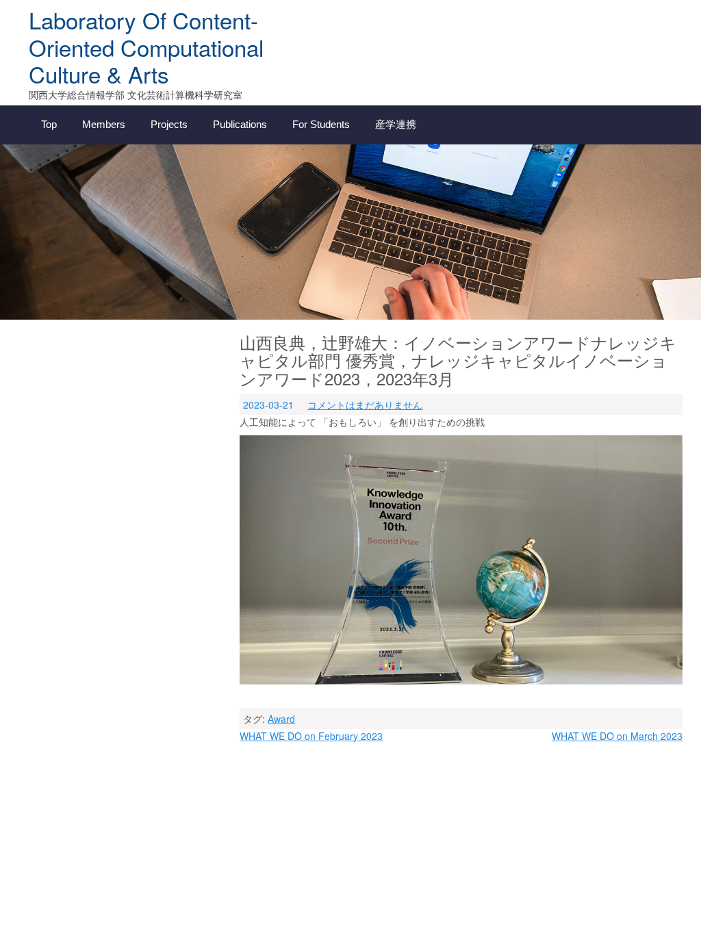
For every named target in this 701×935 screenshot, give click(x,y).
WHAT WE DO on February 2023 (311, 736)
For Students (321, 124)
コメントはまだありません (364, 404)
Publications (240, 124)
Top (49, 124)
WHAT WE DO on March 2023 (617, 736)
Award (281, 719)
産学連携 (395, 124)
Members (103, 124)
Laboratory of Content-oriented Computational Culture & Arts (146, 46)
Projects (169, 124)
